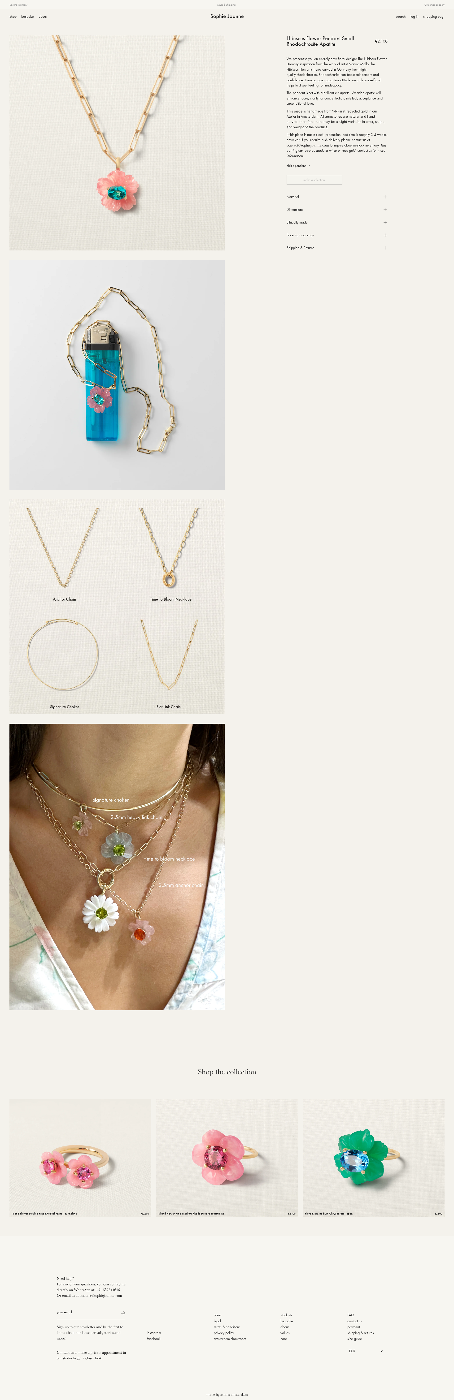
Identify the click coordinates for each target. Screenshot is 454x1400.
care (283, 1338)
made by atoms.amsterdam (227, 1394)
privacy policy (224, 1332)
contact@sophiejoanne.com (308, 145)
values (285, 1332)
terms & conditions (227, 1326)
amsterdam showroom (230, 1338)
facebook (154, 1338)
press (218, 1315)
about (284, 1326)
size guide (354, 1338)
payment (353, 1326)
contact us (354, 1320)
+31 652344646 (108, 1289)
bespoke (286, 1320)
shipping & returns (360, 1332)
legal (217, 1320)
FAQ (350, 1315)
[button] (298, 165)
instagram (154, 1332)
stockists (286, 1315)
